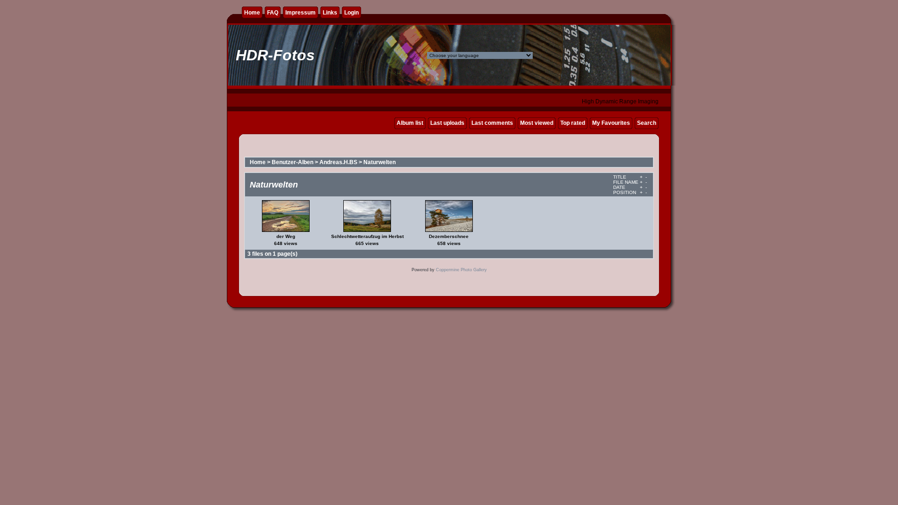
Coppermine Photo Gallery (461, 269)
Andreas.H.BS (338, 162)
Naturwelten (379, 162)
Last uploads (447, 123)
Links (330, 12)
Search (646, 123)
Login (351, 12)
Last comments (492, 123)
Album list (410, 123)
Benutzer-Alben (292, 162)
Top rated (572, 123)
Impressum (300, 12)
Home (252, 12)
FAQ (272, 12)
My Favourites (611, 123)
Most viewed (536, 123)
